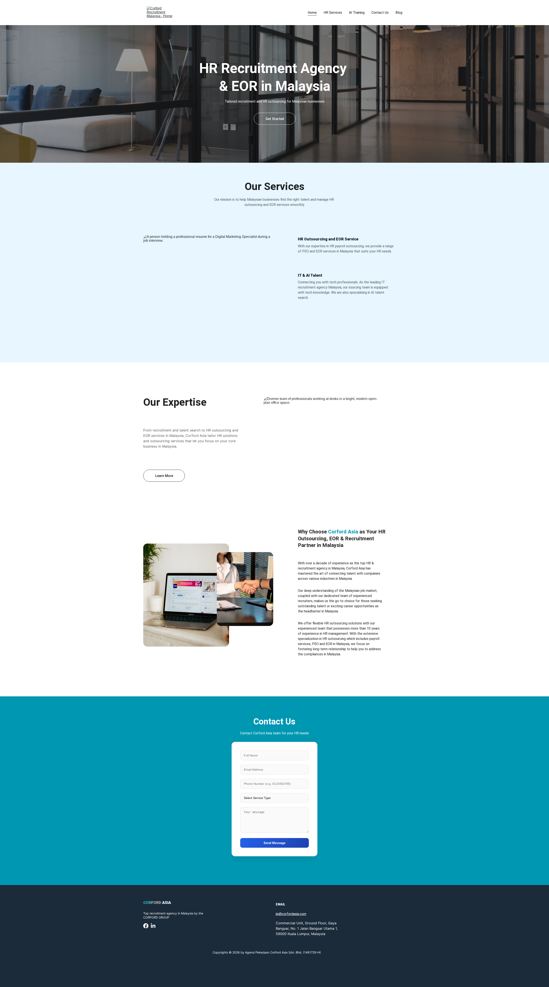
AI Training (357, 13)
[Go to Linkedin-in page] (153, 925)
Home (312, 13)
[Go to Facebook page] (145, 925)
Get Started (274, 119)
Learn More (164, 476)
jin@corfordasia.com (291, 914)
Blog (398, 13)
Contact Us (380, 13)
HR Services (333, 13)
